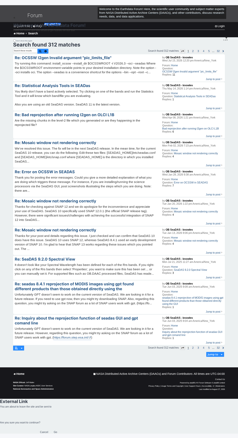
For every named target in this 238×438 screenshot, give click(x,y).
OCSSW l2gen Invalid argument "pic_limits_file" (189, 71)
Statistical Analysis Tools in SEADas (195, 96)
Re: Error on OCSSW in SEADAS (45, 171)
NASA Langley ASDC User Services (38, 386)
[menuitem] (143, 374)
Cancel (44, 432)
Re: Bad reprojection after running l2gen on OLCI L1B (64, 114)
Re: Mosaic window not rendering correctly (55, 142)
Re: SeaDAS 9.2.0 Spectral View (45, 259)
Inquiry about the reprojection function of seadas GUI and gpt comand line (192, 333)
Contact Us (220, 379)
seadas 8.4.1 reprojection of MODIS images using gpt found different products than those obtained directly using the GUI (192, 300)
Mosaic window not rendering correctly (196, 153)
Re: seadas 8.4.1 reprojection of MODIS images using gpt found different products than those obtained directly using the (74, 286)
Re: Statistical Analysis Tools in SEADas (52, 85)
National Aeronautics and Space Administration (33, 389)
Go (55, 432)
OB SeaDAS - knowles (179, 57)
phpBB (192, 383)
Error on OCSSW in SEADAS (191, 182)
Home (174, 65)
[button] (182, 51)
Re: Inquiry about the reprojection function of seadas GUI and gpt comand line (76, 320)
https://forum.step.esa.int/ (70, 337)
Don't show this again (24, 41)
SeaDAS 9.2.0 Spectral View (190, 270)
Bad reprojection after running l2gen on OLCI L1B (190, 128)
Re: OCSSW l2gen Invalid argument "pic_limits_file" (63, 57)
